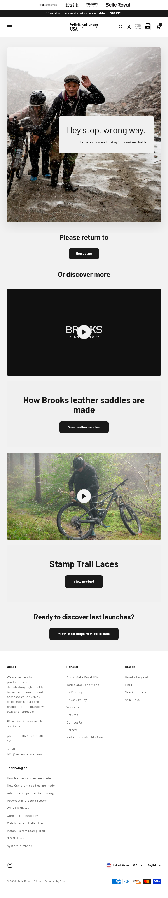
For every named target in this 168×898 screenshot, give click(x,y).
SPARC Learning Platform (85, 737)
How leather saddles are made (29, 778)
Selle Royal (133, 700)
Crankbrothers (135, 692)
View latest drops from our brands (84, 634)
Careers (72, 730)
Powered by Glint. (56, 881)
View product (84, 581)
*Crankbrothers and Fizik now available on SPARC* (84, 13)
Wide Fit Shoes (18, 808)
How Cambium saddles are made (31, 785)
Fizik (128, 685)
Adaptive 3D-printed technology (30, 793)
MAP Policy (74, 692)
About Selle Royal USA (82, 677)
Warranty (73, 707)
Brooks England (136, 677)
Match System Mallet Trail (25, 823)
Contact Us (74, 722)
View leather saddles (84, 427)
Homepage (84, 253)
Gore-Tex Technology (22, 815)
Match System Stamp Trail (26, 831)
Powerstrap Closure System (27, 800)
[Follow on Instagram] (10, 865)
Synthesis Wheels (20, 846)
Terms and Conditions (82, 685)
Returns (72, 715)
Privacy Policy (76, 700)
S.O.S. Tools (16, 838)
